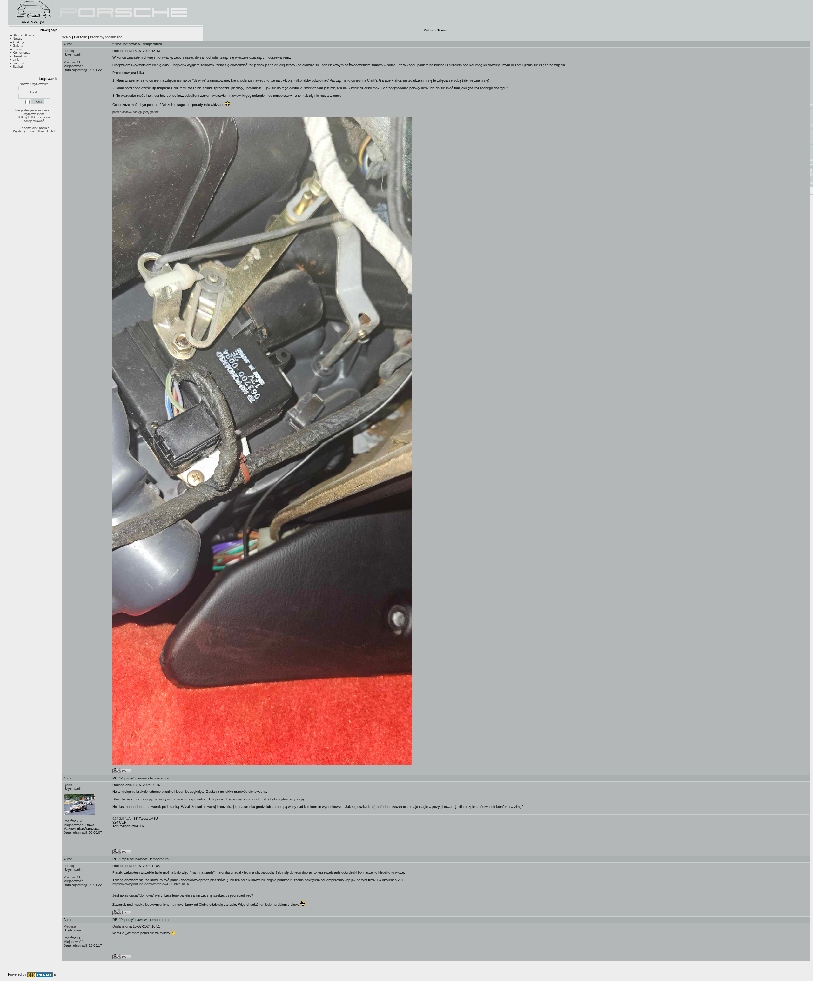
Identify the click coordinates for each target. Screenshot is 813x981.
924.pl (66, 37)
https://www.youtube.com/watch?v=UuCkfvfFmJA (150, 884)
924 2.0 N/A (121, 818)
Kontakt (18, 63)
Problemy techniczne (106, 37)
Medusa (70, 926)
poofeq (69, 51)
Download (20, 56)
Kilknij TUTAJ (27, 117)
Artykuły (18, 42)
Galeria (18, 45)
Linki (16, 59)
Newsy (17, 38)
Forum (17, 49)
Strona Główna (24, 35)
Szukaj (18, 66)
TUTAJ (50, 131)
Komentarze (21, 52)
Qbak (68, 785)
